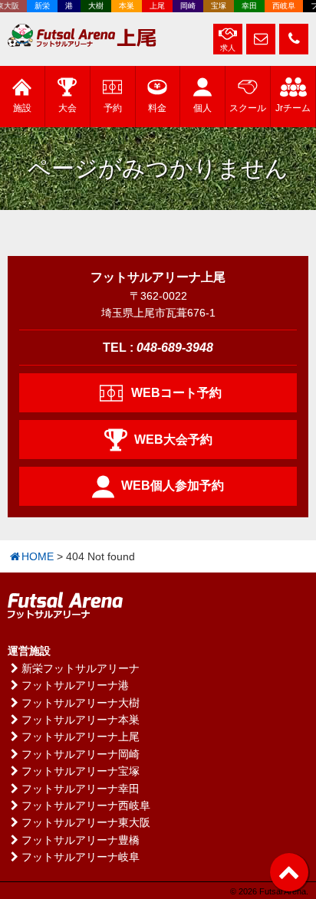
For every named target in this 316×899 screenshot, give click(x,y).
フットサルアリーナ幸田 (80, 789)
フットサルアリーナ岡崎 (80, 754)
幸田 (246, 6)
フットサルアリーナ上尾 (80, 736)
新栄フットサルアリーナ (80, 668)
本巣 (123, 6)
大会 (67, 108)
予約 (113, 108)
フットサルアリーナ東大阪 (85, 822)
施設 (22, 108)
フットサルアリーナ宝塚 (80, 771)
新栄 (39, 6)
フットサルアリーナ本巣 (80, 720)
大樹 (92, 6)
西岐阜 (280, 6)
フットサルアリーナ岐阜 (80, 857)
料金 (157, 108)
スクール (247, 108)
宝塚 (215, 6)
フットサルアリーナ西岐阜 (85, 805)
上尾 (154, 6)
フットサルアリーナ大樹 (80, 703)
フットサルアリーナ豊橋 (80, 840)
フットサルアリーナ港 (75, 685)
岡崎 (185, 6)
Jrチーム (293, 108)
